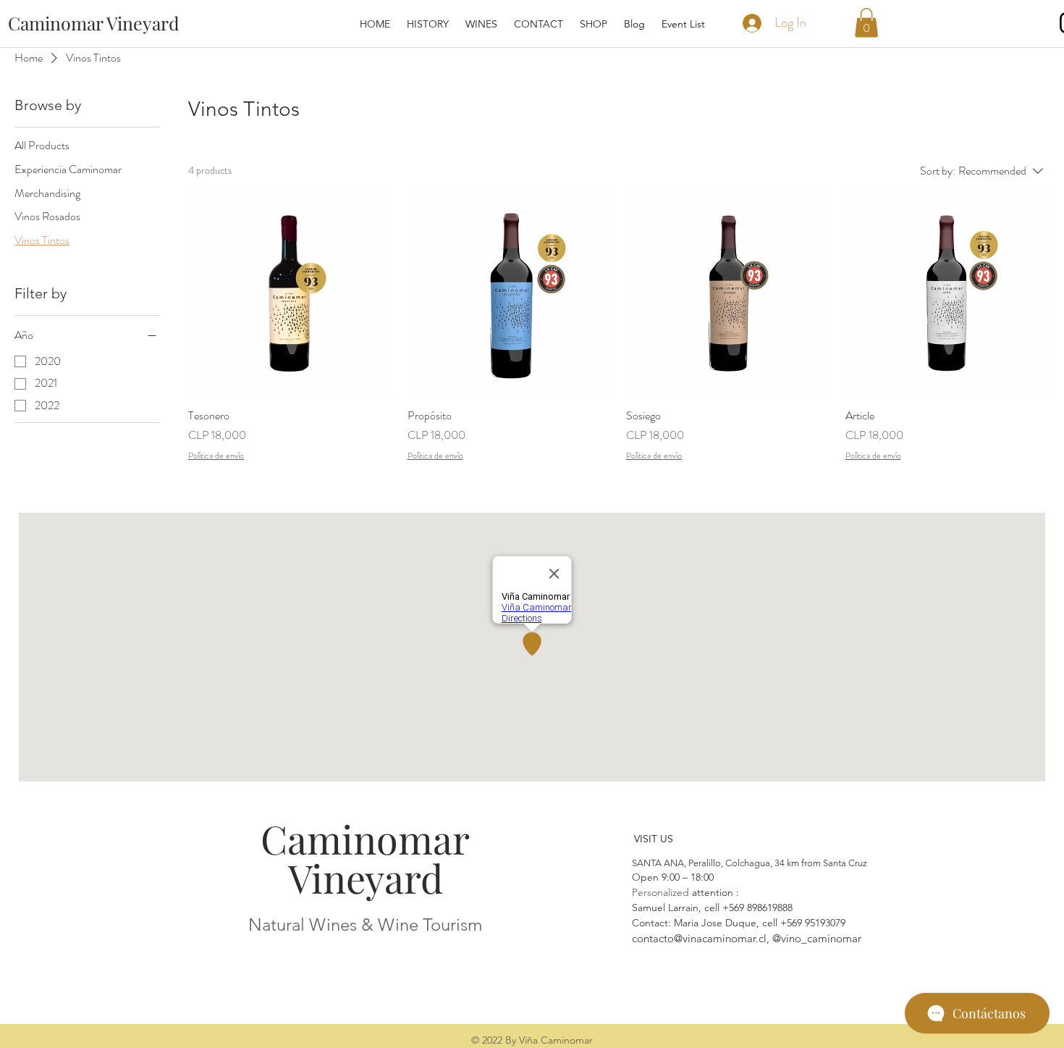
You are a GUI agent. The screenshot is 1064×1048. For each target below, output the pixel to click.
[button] (866, 23)
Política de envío (216, 456)
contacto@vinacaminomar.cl (699, 938)
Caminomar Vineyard (365, 858)
